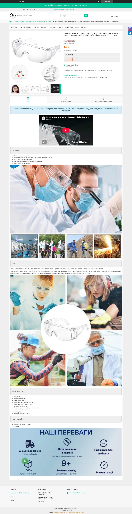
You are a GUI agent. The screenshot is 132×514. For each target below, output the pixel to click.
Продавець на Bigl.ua (66, 510)
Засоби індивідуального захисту (25, 21)
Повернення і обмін (72, 27)
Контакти (44, 27)
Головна (14, 27)
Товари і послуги (25, 27)
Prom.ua (75, 508)
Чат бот (83, 27)
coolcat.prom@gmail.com (77, 493)
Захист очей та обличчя (43, 21)
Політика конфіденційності (76, 512)
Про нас (36, 27)
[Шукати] (86, 15)
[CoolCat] (12, 15)
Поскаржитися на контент (61, 512)
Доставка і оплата (56, 27)
